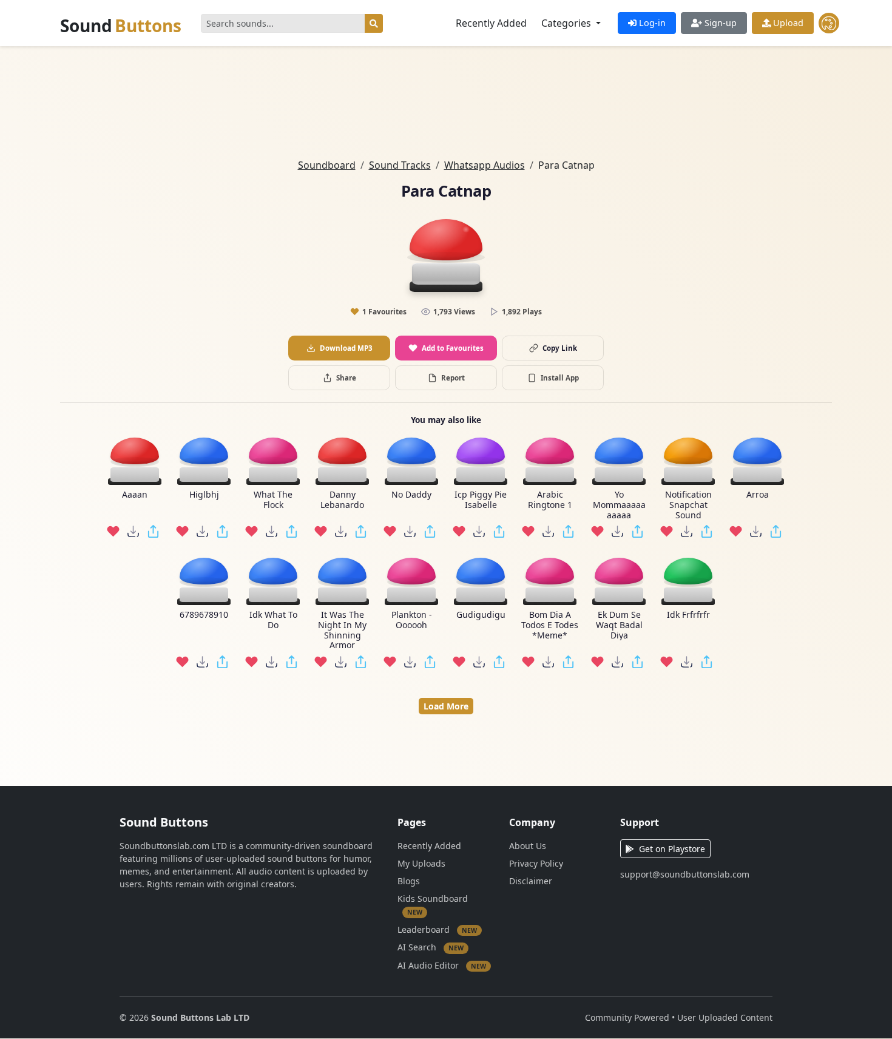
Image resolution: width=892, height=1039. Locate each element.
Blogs (408, 881)
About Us (527, 845)
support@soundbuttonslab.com (684, 874)
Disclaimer (530, 881)
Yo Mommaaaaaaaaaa (619, 505)
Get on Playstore (672, 849)
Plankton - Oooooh (411, 620)
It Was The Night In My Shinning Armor (342, 630)
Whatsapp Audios (484, 165)
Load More (446, 706)
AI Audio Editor (441, 965)
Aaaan (134, 495)
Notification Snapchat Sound (688, 505)
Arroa (757, 495)
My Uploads (421, 863)
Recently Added (491, 23)
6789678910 (204, 615)
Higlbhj (204, 495)
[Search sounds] (374, 23)
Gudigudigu (480, 615)
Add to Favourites (453, 348)
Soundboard (327, 165)
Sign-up (719, 23)
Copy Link (559, 348)
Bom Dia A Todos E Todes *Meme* (549, 625)
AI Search (430, 947)
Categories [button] (567, 23)
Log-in (651, 23)
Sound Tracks (400, 165)
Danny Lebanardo (342, 500)
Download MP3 (346, 348)
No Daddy (411, 495)
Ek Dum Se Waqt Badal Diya (619, 625)
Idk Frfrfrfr (688, 615)
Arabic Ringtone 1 (550, 500)
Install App (560, 377)
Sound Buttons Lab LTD (200, 1017)
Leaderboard (437, 929)
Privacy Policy (536, 863)
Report (453, 377)
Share (346, 377)
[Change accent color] (829, 23)
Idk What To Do (273, 620)
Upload (787, 23)
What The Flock (273, 500)
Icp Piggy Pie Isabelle (480, 500)
